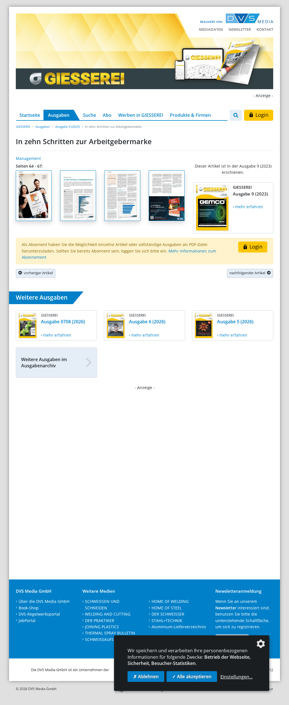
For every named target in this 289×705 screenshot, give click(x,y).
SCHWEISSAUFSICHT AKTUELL (112, 639)
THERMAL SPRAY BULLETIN (110, 633)
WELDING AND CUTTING (107, 614)
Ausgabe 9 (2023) (67, 126)
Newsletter (240, 29)
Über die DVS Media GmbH (44, 601)
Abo (107, 115)
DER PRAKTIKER (99, 620)
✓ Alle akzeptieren (191, 676)
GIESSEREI (23, 126)
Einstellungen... (236, 677)
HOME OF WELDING (170, 601)
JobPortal (27, 620)
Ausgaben (58, 115)
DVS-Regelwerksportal (39, 614)
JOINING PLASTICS (102, 626)
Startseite (29, 115)
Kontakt (265, 29)
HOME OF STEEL (167, 607)
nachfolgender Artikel (248, 272)
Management (28, 158)
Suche (89, 115)
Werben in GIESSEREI (140, 115)
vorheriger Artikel (37, 272)
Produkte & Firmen (190, 115)
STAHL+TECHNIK (167, 620)
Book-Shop (29, 607)
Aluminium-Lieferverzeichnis (179, 626)
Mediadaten (211, 29)
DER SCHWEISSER (168, 614)
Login (261, 114)
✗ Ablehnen (146, 676)
